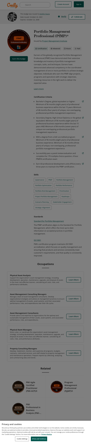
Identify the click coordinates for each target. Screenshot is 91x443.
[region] (45, 432)
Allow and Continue (39, 439)
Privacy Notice (46, 434)
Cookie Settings (22, 439)
